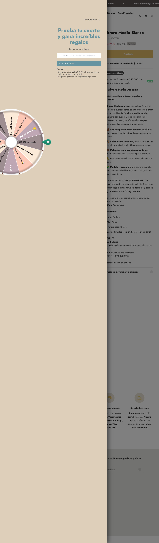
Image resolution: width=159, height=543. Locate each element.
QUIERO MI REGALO (66, 63)
